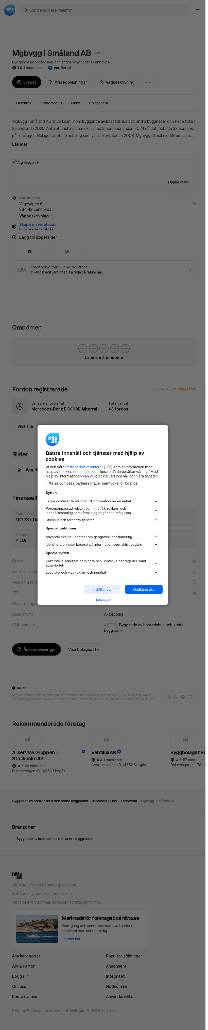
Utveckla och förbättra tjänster (70, 520)
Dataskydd (102, 600)
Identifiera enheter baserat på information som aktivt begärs (94, 544)
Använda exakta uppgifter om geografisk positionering (89, 537)
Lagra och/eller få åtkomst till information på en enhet (88, 501)
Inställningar (102, 589)
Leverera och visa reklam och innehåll (76, 572)
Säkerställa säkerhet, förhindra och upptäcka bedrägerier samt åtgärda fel (96, 563)
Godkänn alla (143, 589)
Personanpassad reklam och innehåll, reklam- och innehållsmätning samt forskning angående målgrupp (88, 510)
